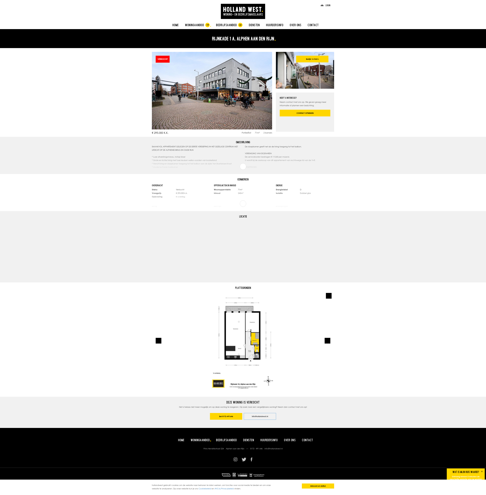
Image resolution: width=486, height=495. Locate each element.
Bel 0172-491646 (226, 416)
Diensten (254, 25)
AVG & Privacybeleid (224, 488)
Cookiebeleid (205, 488)
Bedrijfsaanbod (226, 25)
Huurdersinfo (274, 25)
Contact (313, 25)
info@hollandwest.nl (260, 416)
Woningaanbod (194, 25)
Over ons (295, 25)
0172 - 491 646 (256, 448)
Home (175, 25)
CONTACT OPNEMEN (305, 113)
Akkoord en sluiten (318, 486)
